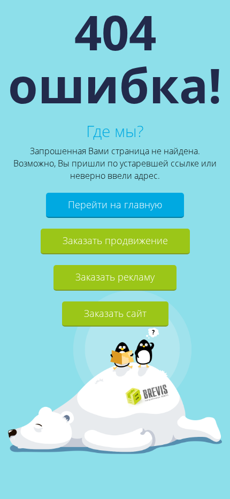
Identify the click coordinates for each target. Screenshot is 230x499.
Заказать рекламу (115, 276)
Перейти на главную (115, 204)
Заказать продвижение (115, 240)
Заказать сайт (115, 313)
